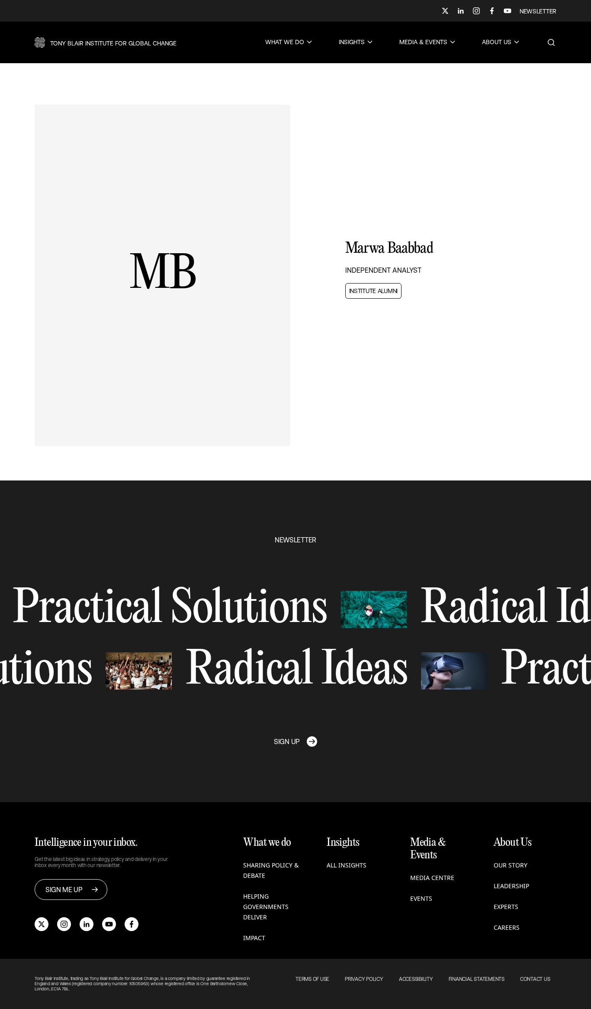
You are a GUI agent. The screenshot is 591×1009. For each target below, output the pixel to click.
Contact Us (535, 979)
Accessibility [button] (416, 979)
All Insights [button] (346, 865)
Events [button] (421, 898)
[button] (106, 42)
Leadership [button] (511, 886)
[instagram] (64, 924)
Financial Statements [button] (476, 979)
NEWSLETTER (538, 11)
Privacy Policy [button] (364, 979)
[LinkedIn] (461, 11)
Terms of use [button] (312, 979)
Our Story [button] (510, 865)
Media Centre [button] (432, 878)
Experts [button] (506, 907)
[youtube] (109, 924)
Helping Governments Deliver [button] (266, 906)
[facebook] (131, 924)
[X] (445, 11)
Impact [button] (254, 938)
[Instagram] (476, 11)
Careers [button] (507, 927)
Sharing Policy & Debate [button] (271, 870)
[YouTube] (507, 11)
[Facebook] (492, 11)
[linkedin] (86, 924)
